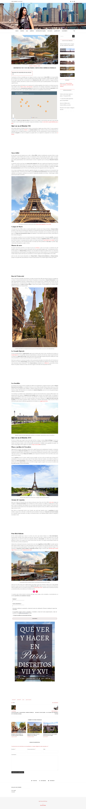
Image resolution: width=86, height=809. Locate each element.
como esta (51, 502)
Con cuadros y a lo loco (16, 1)
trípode (64, 84)
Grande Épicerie (14, 354)
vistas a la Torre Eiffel (36, 444)
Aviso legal (13, 790)
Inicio (17, 30)
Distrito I (26, 129)
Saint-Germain (29, 86)
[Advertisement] (34, 144)
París (39, 65)
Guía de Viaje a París (38, 587)
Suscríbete (64, 30)
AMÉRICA (32, 30)
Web (44, 749)
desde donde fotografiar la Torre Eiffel (43, 224)
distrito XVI (19, 699)
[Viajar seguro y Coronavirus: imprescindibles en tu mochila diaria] (13, 707)
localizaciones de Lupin (27, 549)
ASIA (27, 30)
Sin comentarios (55, 702)
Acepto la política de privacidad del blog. (22, 615)
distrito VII (13, 699)
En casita (50, 30)
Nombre (15, 599)
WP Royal (45, 801)
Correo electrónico (17, 603)
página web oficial (44, 401)
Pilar (14, 702)
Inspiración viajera (41, 30)
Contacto (13, 791)
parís (23, 699)
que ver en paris (28, 699)
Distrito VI (47, 363)
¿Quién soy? (57, 30)
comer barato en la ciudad (48, 240)
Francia (35, 65)
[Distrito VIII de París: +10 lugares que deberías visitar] (56, 707)
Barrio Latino (23, 86)
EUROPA (22, 30)
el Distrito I (37, 247)
